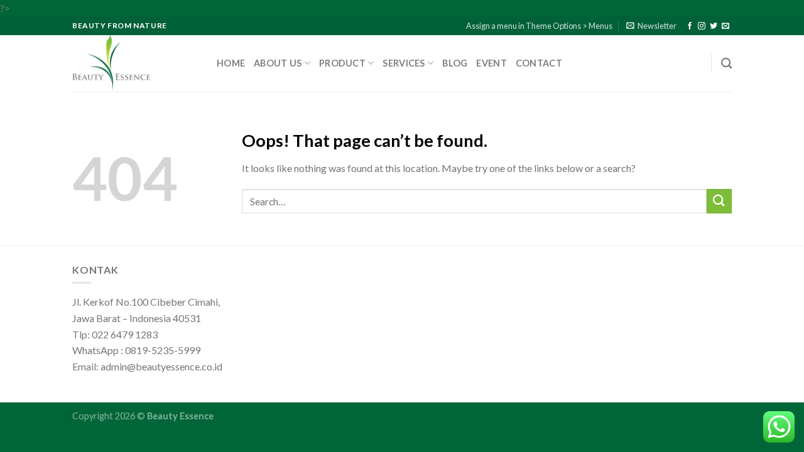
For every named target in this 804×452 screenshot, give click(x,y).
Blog (454, 63)
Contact (539, 63)
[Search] (726, 64)
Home (231, 63)
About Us (278, 63)
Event (491, 63)
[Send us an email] (725, 26)
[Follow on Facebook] (689, 26)
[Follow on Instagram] (701, 26)
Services (404, 63)
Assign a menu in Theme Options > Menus (539, 26)
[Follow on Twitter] (713, 26)
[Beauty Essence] (135, 63)
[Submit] (719, 201)
